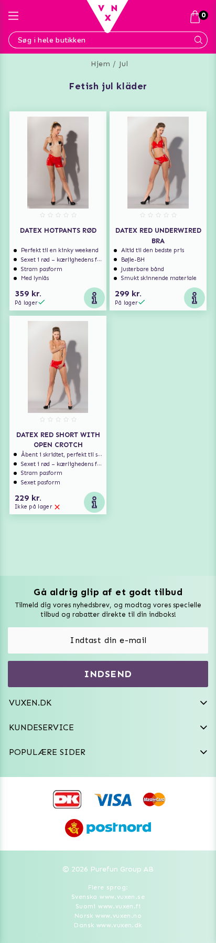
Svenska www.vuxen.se (108, 896)
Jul (123, 63)
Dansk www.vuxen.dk (108, 925)
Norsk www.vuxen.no (108, 915)
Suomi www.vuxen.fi (108, 906)
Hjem (100, 63)
